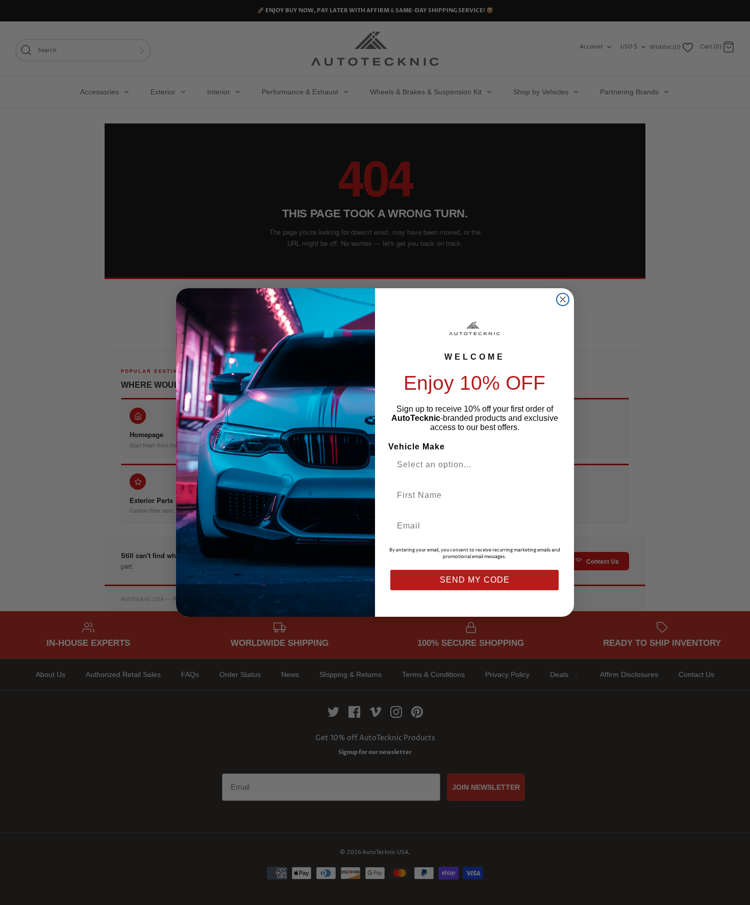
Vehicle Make (416, 446)
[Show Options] (550, 464)
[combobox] (470, 464)
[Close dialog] (563, 299)
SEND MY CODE (475, 579)
